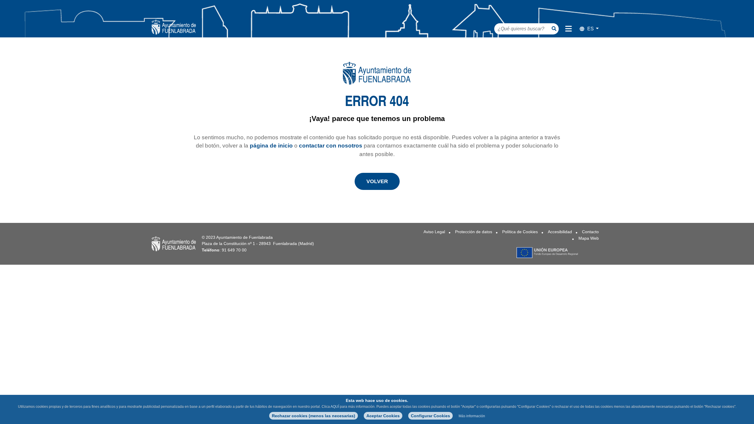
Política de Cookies (520, 231)
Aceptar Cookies (383, 415)
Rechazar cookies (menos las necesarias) (313, 415)
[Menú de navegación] (568, 28)
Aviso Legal (434, 231)
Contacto (590, 231)
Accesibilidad (560, 231)
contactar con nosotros (330, 146)
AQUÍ (334, 407)
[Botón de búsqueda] (554, 28)
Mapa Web (588, 238)
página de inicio (271, 146)
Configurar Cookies (430, 415)
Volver (377, 181)
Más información (472, 416)
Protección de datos (473, 231)
